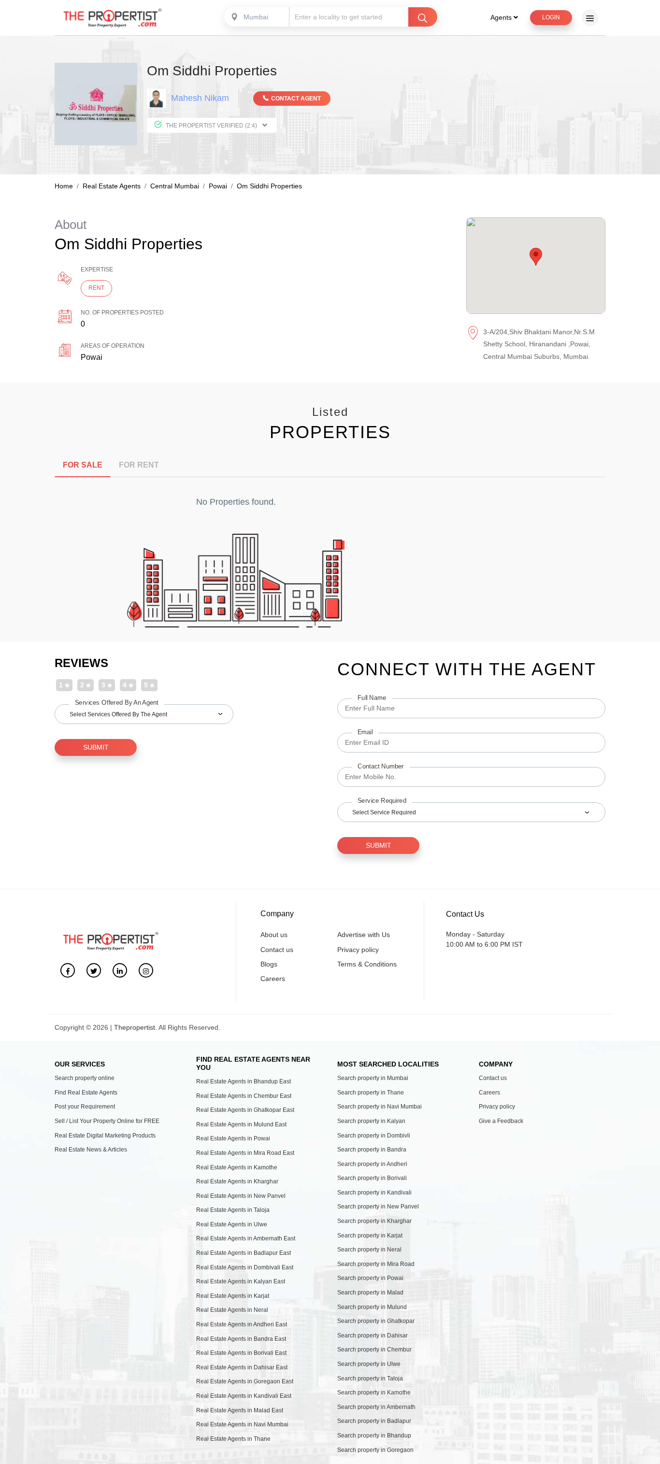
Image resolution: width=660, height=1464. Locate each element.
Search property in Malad (370, 1292)
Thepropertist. (135, 1027)
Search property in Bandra (371, 1149)
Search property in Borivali (372, 1178)
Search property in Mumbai (372, 1078)
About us (273, 934)
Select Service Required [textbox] (384, 812)
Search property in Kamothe (374, 1392)
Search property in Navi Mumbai (379, 1106)
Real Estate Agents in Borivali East (241, 1353)
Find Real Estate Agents (86, 1092)
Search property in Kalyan (371, 1121)
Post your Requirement (85, 1106)
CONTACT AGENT (296, 98)
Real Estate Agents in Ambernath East (245, 1238)
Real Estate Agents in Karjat (232, 1296)
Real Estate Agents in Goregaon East (244, 1381)
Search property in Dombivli (373, 1135)
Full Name (372, 697)
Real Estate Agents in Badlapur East (243, 1253)
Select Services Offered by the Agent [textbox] (118, 714)
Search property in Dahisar (372, 1335)
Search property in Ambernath (376, 1407)
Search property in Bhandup (374, 1435)
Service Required (382, 800)
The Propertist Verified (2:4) (211, 125)
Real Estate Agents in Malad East (239, 1410)
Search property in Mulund (372, 1307)
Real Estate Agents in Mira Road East (245, 1153)
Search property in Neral (369, 1249)
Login (551, 17)
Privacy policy (358, 949)
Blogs (268, 964)
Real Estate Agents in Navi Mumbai (242, 1424)
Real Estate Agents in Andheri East (241, 1324)
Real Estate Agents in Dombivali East (244, 1267)
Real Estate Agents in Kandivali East (243, 1396)
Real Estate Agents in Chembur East (243, 1096)
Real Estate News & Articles (91, 1149)
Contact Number (381, 766)
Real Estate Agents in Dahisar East (241, 1367)
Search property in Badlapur (374, 1421)
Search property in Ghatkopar (376, 1321)
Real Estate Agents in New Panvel (241, 1196)
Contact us (276, 949)
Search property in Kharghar (374, 1221)
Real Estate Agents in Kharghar (237, 1181)
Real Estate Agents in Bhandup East (243, 1081)
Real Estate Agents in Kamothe (236, 1167)
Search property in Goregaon (375, 1450)
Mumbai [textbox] (256, 17)
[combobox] (257, 17)
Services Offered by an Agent (116, 702)
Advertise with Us (363, 934)
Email (365, 731)
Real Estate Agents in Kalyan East (240, 1281)
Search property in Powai (370, 1278)
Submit (378, 845)
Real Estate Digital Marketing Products (105, 1135)
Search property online (85, 1078)
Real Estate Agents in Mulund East (241, 1124)
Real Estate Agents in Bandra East (241, 1339)
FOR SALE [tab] (82, 465)
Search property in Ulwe (369, 1364)
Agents (502, 17)
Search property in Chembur (374, 1349)
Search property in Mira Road (376, 1264)
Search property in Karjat (369, 1235)
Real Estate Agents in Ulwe (231, 1224)
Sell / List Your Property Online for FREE (107, 1121)
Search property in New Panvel (378, 1206)
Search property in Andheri (372, 1164)
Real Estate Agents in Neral (232, 1310)
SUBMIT (96, 747)
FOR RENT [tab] (139, 465)
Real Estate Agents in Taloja (233, 1210)
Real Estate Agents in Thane (233, 1439)
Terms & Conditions (367, 964)
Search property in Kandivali (374, 1192)
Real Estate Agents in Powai (233, 1138)
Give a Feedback (501, 1121)
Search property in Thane (370, 1092)
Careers (272, 978)
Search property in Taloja (370, 1378)
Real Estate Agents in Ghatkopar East (245, 1110)
